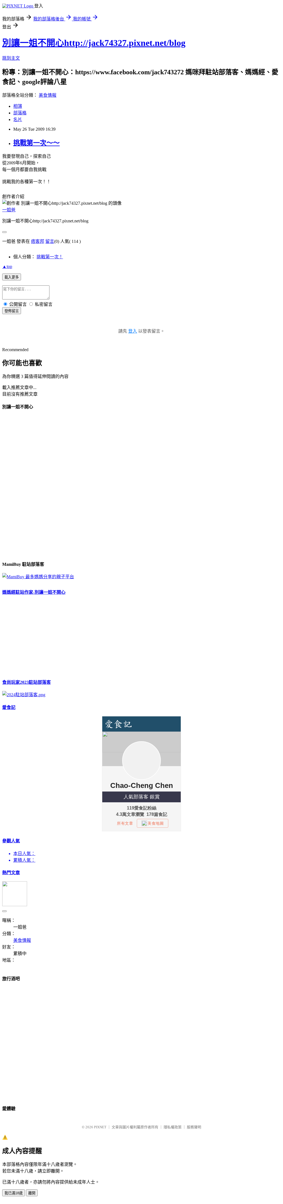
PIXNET (100, 1127)
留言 (49, 241)
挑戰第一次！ (49, 256)
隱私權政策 (173, 1127)
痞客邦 (37, 241)
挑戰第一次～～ (36, 142)
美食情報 (47, 95)
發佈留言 (11, 311)
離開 (31, 1193)
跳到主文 (11, 58)
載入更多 (11, 277)
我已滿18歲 (13, 1193)
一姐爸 (8, 209)
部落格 (20, 113)
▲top (7, 266)
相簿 (17, 106)
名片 (17, 119)
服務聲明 (194, 1127)
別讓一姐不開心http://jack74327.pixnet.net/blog (93, 43)
